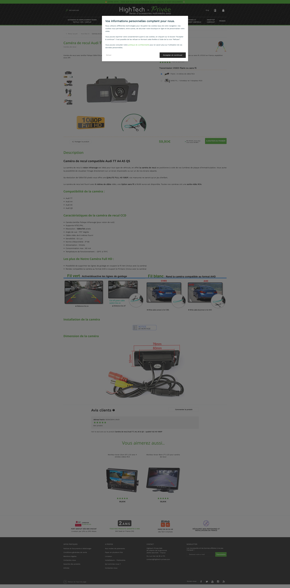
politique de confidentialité (138, 45)
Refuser (108, 55)
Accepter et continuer (172, 55)
